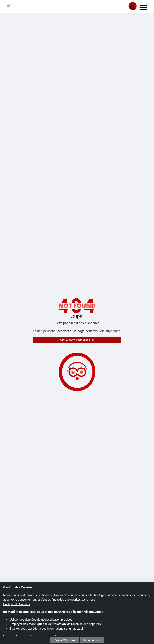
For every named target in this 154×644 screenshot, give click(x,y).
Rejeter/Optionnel (65, 640)
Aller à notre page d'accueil (77, 339)
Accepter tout (92, 640)
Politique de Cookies (16, 604)
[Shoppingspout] (19, 6)
